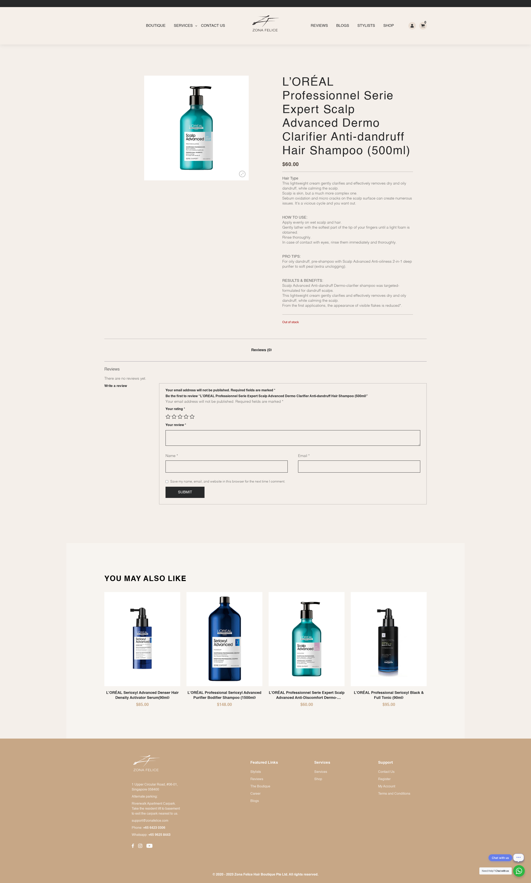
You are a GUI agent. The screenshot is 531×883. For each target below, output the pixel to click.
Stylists (366, 26)
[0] (423, 25)
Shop (388, 26)
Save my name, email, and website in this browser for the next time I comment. (227, 481)
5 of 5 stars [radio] (192, 416)
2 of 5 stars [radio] (174, 416)
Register (384, 779)
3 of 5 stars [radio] (180, 416)
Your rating (175, 409)
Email (304, 456)
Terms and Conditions (394, 794)
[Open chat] (518, 857)
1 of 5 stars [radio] (168, 416)
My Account (386, 786)
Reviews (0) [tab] (261, 350)
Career (255, 794)
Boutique (156, 26)
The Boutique (260, 786)
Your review (176, 425)
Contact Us (213, 26)
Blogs (342, 26)
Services (183, 26)
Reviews (319, 26)
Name (172, 456)
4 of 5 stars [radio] (186, 416)
